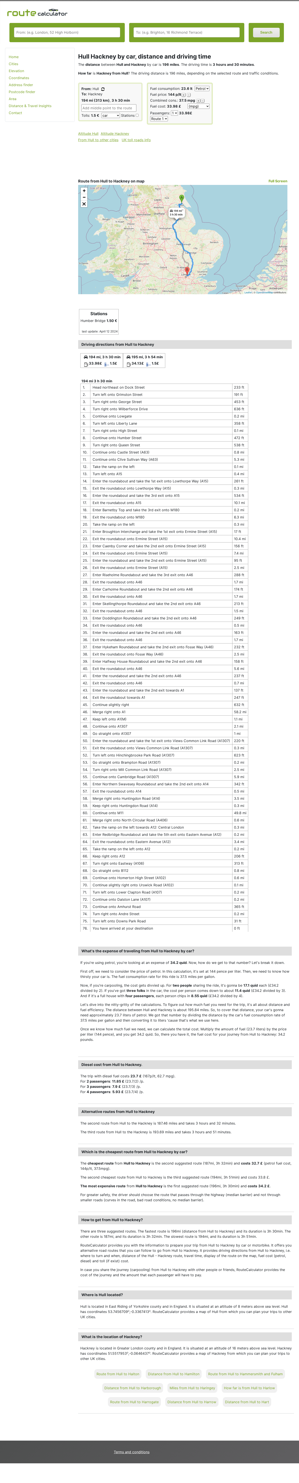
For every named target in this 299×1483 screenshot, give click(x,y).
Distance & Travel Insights (30, 106)
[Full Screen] (84, 204)
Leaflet (248, 292)
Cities (13, 64)
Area (12, 99)
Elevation (16, 71)
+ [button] (84, 190)
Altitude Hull (88, 133)
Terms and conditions (132, 1452)
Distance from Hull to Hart (247, 1402)
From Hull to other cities (98, 140)
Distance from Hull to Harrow (191, 1402)
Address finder (21, 85)
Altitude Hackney (115, 133)
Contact (15, 113)
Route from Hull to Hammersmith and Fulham (245, 1374)
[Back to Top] (293, 1471)
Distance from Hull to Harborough (132, 1388)
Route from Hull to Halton (118, 1374)
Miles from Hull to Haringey (192, 1388)
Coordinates (19, 78)
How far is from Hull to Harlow (249, 1388)
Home (14, 57)
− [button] (84, 197)
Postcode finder (22, 92)
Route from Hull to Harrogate (134, 1402)
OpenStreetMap (264, 292)
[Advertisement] (40, 194)
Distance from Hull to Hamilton (173, 1374)
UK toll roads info (136, 140)
